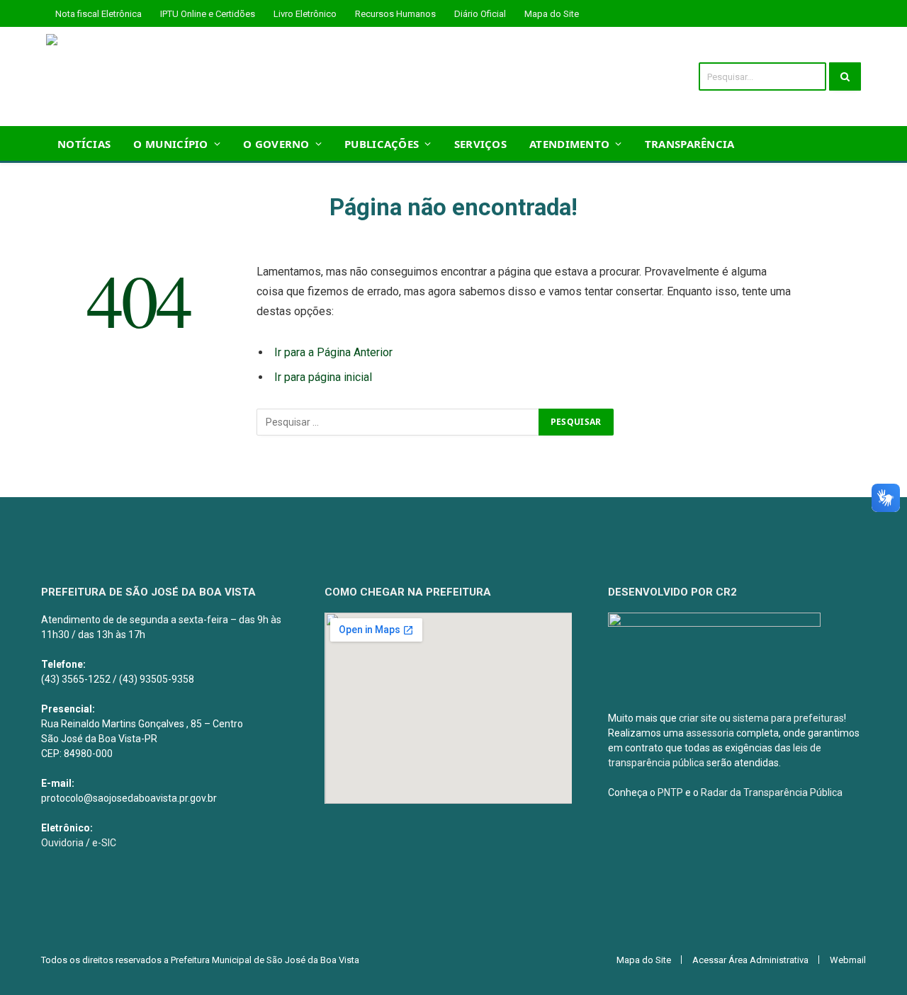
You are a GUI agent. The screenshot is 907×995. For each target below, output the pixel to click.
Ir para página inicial (323, 377)
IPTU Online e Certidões (207, 13)
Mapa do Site (551, 13)
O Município (170, 144)
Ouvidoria (62, 842)
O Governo (276, 144)
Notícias (84, 144)
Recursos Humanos (395, 13)
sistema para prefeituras (788, 718)
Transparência (690, 144)
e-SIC (104, 842)
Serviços (480, 144)
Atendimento (569, 144)
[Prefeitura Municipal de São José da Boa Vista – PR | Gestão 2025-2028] (218, 76)
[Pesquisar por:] (398, 422)
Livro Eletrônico (305, 13)
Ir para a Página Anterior (333, 352)
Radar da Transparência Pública (772, 792)
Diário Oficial (480, 13)
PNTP (670, 792)
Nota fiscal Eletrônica (98, 13)
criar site (698, 718)
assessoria (710, 733)
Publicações (381, 144)
